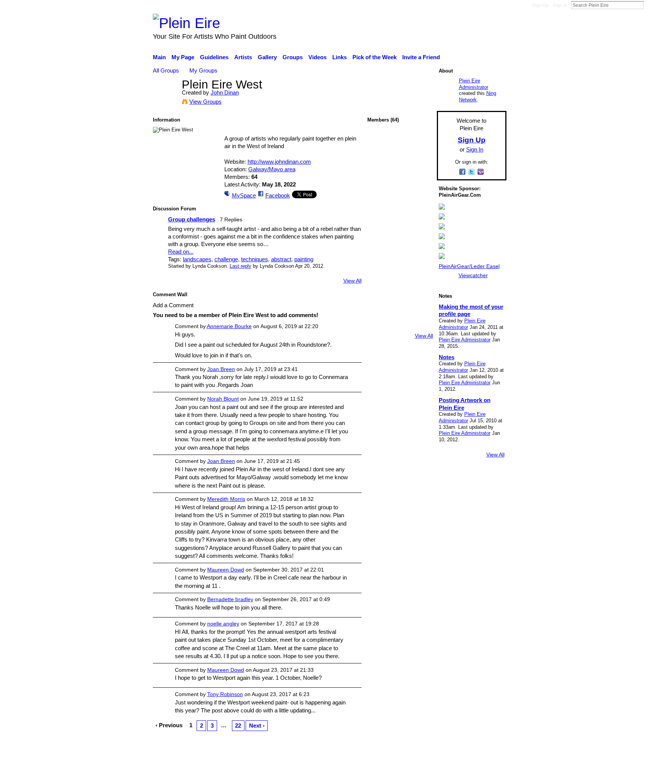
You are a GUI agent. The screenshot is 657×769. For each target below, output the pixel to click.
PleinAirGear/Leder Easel (469, 266)
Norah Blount (223, 399)
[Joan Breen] (400, 183)
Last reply (240, 266)
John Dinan (225, 92)
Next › (257, 725)
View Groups (205, 101)
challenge (226, 259)
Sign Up (540, 5)
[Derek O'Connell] (380, 224)
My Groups (203, 70)
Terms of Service (485, 759)
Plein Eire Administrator (473, 84)
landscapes (197, 259)
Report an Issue (437, 759)
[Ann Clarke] (380, 183)
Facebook (277, 195)
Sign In (560, 5)
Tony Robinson (225, 694)
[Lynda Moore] (420, 304)
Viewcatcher (473, 275)
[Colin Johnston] (400, 284)
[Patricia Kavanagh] (420, 143)
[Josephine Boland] (400, 264)
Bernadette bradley (230, 599)
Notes (446, 357)
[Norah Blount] (400, 143)
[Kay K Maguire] (380, 264)
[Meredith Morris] (380, 204)
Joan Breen (221, 369)
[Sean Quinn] (400, 244)
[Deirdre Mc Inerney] (380, 284)
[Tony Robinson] (400, 204)
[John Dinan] (165, 98)
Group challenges (191, 219)
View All (352, 281)
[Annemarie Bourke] (420, 284)
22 (238, 725)
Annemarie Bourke (229, 326)
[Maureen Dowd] (380, 244)
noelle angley (223, 624)
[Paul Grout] (420, 204)
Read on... (181, 251)
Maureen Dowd (225, 570)
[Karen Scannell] (420, 163)
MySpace (244, 195)
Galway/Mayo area (271, 169)
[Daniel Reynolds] (400, 324)
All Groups (166, 70)
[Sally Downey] (380, 304)
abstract (281, 259)
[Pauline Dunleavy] (400, 224)
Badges (399, 759)
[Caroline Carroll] (420, 224)
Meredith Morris (226, 499)
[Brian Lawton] (400, 163)
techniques (254, 259)
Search (650, 5)
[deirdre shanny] (400, 304)
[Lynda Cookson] (380, 143)
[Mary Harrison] (380, 163)
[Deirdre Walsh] (420, 324)
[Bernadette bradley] (420, 244)
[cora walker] (420, 264)
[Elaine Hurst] (380, 324)
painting (303, 259)
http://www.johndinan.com (279, 161)
